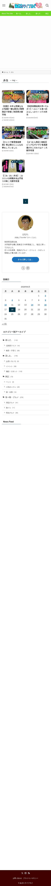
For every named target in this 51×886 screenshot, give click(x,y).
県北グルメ (12, 412)
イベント (11, 366)
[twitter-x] (23, 268)
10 (5, 305)
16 (45, 305)
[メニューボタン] (3, 5)
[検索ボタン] (47, 5)
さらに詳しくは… (25, 259)
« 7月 (4, 324)
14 (32, 305)
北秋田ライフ (13, 345)
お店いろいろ (12, 361)
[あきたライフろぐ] (25, 5)
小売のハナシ (13, 387)
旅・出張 (11, 392)
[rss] (29, 873)
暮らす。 (11, 340)
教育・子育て (13, 350)
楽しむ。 (11, 355)
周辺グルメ (12, 402)
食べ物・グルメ (14, 397)
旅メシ (10, 407)
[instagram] (28, 268)
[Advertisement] (25, 43)
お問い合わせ (17, 878)
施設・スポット (14, 371)
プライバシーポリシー (30, 878)
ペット (10, 382)
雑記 (9, 376)
